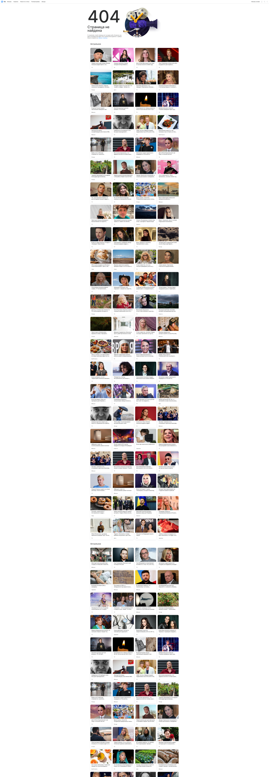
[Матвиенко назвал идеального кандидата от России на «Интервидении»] (168, 372)
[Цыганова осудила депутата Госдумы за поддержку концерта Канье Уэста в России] (168, 692)
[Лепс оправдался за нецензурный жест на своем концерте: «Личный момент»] (145, 573)
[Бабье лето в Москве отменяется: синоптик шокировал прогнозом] (100, 148)
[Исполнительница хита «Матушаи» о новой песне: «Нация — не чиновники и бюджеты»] (123, 596)
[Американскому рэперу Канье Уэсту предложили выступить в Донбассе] (100, 551)
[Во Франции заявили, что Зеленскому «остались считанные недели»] (145, 715)
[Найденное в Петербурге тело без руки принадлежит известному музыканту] (123, 125)
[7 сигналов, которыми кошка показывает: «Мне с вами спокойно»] (168, 663)
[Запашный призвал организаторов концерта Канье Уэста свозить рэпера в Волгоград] (123, 573)
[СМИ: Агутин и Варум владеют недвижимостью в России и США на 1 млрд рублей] (145, 125)
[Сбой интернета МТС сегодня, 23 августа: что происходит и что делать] (123, 663)
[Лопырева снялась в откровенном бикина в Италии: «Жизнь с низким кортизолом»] (168, 506)
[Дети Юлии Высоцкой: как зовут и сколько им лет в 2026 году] (145, 58)
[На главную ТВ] (4, 1)
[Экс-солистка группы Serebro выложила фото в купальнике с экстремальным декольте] (145, 551)
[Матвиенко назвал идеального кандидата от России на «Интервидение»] (145, 148)
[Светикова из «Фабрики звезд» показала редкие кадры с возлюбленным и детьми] (123, 237)
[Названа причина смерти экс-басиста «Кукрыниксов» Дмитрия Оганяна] (100, 417)
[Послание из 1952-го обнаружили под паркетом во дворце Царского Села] (123, 715)
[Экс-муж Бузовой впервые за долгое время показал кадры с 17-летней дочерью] (100, 192)
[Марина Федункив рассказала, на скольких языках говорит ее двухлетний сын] (100, 759)
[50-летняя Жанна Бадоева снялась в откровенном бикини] (123, 192)
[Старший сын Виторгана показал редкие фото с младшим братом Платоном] (145, 282)
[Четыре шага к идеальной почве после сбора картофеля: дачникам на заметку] (168, 237)
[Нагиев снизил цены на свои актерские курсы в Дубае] (168, 461)
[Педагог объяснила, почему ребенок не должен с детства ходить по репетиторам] (123, 529)
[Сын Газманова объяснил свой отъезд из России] (123, 692)
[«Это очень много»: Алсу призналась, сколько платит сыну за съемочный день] (168, 170)
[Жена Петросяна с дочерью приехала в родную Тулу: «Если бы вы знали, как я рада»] (100, 529)
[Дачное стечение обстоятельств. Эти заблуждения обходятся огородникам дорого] (100, 304)
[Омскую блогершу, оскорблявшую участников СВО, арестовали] (100, 125)
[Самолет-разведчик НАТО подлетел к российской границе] (145, 737)
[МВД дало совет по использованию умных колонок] (100, 439)
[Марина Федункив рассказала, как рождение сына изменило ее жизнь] (168, 439)
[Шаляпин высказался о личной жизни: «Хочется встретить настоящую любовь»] (100, 618)
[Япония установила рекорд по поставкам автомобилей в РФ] (168, 618)
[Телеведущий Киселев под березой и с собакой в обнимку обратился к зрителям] (168, 715)
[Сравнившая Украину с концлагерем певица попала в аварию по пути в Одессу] (123, 394)
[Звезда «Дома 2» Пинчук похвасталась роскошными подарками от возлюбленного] (168, 573)
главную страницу (102, 38)
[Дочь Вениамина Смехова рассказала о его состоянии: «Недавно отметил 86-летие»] (145, 461)
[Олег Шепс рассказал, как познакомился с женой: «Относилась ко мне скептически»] (168, 641)
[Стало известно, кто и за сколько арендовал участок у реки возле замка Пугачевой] (145, 260)
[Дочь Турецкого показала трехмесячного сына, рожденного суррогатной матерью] (145, 237)
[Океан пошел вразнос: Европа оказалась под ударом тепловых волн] (100, 80)
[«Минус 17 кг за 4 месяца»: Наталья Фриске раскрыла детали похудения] (145, 641)
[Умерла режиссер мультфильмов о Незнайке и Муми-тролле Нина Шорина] (123, 170)
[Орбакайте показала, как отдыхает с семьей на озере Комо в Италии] (123, 282)
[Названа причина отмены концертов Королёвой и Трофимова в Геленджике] (123, 58)
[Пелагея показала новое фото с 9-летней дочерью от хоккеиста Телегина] (168, 80)
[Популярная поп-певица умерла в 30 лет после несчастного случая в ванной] (145, 103)
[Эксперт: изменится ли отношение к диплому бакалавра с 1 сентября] (168, 417)
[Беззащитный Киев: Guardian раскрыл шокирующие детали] (168, 304)
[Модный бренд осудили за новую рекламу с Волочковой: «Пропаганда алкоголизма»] (100, 484)
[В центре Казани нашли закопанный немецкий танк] (100, 103)
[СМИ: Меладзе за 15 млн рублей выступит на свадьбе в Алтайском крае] (145, 394)
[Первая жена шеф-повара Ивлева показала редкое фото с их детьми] (100, 58)
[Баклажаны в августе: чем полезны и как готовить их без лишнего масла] (168, 125)
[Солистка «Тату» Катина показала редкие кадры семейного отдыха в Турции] (145, 417)
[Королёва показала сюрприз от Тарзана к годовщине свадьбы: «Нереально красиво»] (168, 759)
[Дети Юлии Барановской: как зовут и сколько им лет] (168, 148)
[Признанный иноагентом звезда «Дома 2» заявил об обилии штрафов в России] (123, 215)
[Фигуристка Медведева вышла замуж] (145, 529)
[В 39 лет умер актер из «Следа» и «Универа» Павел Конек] (100, 237)
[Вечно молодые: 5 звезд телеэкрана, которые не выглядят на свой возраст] (145, 484)
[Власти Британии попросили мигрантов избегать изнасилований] (168, 192)
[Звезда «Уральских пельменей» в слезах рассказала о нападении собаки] (145, 170)
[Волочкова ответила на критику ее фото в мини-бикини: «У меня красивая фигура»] (123, 461)
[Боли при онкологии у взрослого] (145, 439)
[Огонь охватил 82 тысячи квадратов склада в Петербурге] (123, 439)
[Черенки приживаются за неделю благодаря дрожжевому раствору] (100, 170)
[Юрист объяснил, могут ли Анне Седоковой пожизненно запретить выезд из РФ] (168, 215)
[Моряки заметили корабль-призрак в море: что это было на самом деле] (123, 260)
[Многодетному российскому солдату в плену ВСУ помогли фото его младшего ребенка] (100, 692)
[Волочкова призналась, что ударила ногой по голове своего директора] (123, 148)
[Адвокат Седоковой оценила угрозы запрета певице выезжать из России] (123, 349)
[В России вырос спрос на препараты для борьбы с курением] (100, 394)
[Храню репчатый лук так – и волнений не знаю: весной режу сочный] (168, 394)
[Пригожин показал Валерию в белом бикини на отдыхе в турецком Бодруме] (100, 215)
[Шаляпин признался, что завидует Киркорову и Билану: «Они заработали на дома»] (145, 80)
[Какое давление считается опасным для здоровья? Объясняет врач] (123, 759)
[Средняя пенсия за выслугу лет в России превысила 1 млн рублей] (123, 551)
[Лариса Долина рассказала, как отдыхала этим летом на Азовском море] (100, 596)
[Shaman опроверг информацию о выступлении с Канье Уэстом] (123, 618)
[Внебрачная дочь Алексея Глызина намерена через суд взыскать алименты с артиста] (168, 103)
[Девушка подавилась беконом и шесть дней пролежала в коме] (123, 327)
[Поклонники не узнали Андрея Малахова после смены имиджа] (145, 372)
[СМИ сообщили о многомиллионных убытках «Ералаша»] (100, 663)
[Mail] (2, 1)
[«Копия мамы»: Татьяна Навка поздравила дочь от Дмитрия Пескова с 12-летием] (168, 282)
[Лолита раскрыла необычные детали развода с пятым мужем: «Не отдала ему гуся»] (168, 551)
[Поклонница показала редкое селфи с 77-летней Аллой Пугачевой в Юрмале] (100, 282)
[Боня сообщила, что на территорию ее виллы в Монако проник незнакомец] (100, 372)
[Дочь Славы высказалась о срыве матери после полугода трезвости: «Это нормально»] (145, 349)
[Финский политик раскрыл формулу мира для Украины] (145, 506)
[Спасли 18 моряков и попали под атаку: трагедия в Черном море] (145, 215)
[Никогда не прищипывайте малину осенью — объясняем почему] (168, 737)
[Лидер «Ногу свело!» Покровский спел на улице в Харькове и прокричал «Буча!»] (168, 349)
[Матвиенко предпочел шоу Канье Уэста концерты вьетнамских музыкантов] (145, 663)
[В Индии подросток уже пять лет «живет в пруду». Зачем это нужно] (123, 80)
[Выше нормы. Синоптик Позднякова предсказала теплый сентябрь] (145, 192)
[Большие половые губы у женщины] (100, 715)
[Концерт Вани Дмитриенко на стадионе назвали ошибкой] (168, 484)
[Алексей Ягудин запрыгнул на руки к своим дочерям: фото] (145, 596)
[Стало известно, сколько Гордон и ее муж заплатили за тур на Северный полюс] (145, 327)
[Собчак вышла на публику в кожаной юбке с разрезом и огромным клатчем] (123, 641)
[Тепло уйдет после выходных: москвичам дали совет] (123, 417)
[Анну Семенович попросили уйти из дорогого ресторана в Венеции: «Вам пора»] (168, 58)
